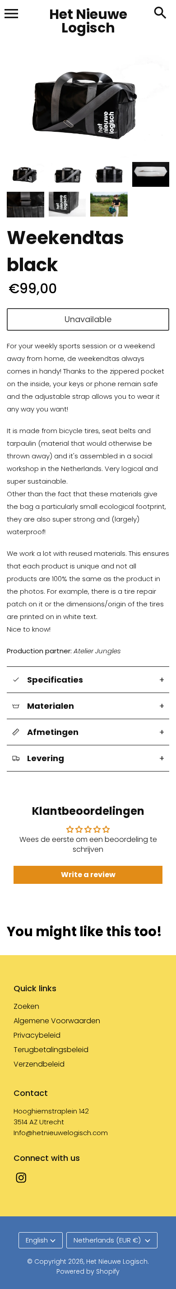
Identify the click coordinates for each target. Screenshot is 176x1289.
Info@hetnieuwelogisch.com (61, 1132)
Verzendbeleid (39, 1064)
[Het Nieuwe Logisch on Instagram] (21, 1183)
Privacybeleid (37, 1035)
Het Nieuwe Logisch (117, 1261)
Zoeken (26, 1006)
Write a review (88, 874)
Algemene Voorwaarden (57, 1021)
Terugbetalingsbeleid (51, 1049)
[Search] (160, 13)
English (37, 1240)
